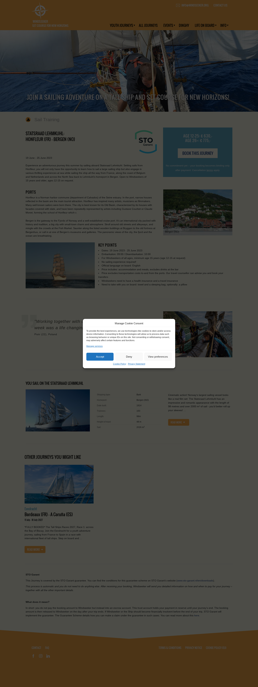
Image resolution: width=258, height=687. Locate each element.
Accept (100, 356)
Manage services (94, 346)
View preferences (158, 356)
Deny (129, 356)
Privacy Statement (136, 364)
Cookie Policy (119, 364)
